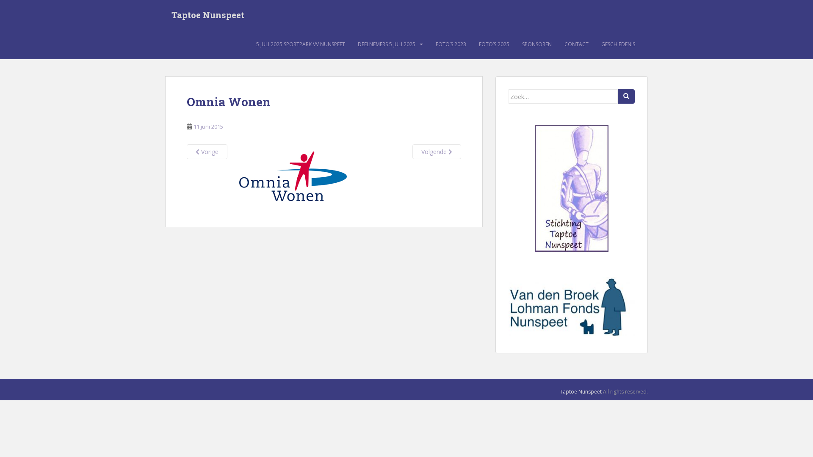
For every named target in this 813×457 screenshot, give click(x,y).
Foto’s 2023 (451, 44)
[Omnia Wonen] (292, 175)
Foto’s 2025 (494, 44)
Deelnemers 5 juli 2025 (386, 44)
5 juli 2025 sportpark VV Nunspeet (300, 44)
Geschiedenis (618, 44)
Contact (576, 44)
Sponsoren (537, 44)
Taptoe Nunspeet (207, 14)
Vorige (208, 152)
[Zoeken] (626, 96)
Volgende (434, 152)
